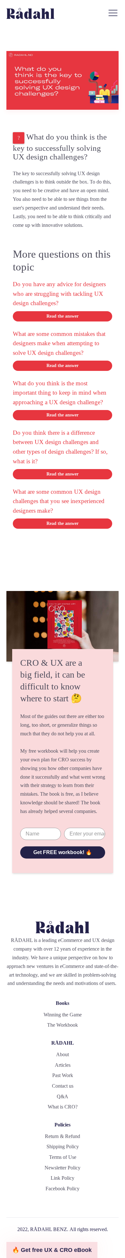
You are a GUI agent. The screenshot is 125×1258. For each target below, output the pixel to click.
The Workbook (62, 1025)
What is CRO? (63, 1106)
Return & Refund (62, 1136)
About (62, 1054)
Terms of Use (62, 1157)
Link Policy (62, 1178)
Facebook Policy (62, 1188)
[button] (51, 1250)
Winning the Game (63, 1014)
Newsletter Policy (62, 1167)
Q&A (62, 1096)
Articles (63, 1065)
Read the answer (62, 316)
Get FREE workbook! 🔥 (62, 852)
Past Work (62, 1075)
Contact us (62, 1086)
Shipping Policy (62, 1146)
